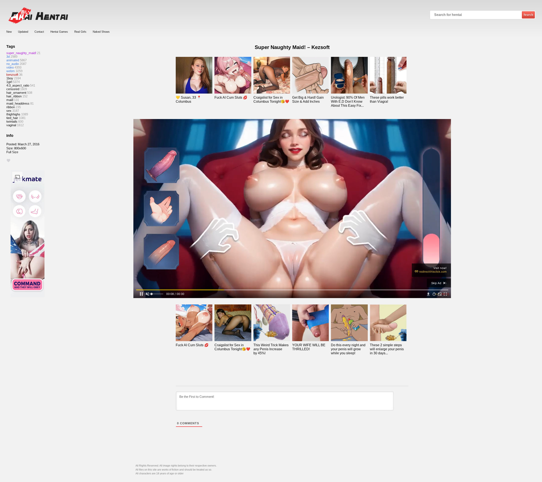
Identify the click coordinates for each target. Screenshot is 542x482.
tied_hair (12, 118)
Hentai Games (59, 31)
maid (9, 100)
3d (8, 56)
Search (528, 14)
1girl (9, 82)
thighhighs (13, 114)
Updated (23, 31)
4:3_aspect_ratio (17, 85)
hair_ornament (16, 92)
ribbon (10, 107)
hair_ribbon (14, 96)
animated (12, 60)
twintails (11, 121)
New (9, 31)
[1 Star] (8, 160)
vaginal (11, 125)
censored (12, 89)
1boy (9, 78)
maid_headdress (17, 103)
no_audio (12, 64)
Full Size (12, 152)
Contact (39, 31)
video (10, 67)
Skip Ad (436, 283)
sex (8, 110)
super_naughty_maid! (21, 53)
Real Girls (80, 31)
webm (10, 71)
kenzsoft (12, 74)
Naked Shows (101, 31)
